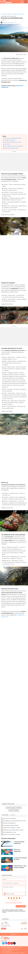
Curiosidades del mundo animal (18, 14)
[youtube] (9, 943)
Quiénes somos (19, 947)
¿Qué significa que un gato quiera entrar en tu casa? (14, 821)
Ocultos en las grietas (10, 140)
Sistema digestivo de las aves (9, 832)
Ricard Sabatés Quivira (8, 22)
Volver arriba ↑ (14, 934)
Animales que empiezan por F (9, 823)
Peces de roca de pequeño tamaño (13, 138)
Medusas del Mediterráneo (17, 850)
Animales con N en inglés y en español (11, 828)
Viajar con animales (13, 810)
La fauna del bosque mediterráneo (19, 842)
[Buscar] (26, 2)
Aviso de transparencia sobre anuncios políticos (10, 952)
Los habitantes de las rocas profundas (14, 146)
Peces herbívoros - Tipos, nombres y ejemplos (20, 866)
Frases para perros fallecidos (9, 818)
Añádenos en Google (22, 54)
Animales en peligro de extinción (14, 808)
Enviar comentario (20, 906)
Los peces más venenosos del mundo (20, 858)
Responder (3, 928)
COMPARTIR (22, 2)
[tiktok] (14, 943)
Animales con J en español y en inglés (11, 834)
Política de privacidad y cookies (13, 949)
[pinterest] (11, 943)
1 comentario (3, 20)
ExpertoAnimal (3, 14)
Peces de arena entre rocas (11, 148)
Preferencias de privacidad (6, 951)
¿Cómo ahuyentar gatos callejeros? (11, 825)
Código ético (22, 952)
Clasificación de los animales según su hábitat (13, 830)
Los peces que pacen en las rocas (13, 142)
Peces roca (7, 144)
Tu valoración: (13, 900)
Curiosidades (9, 14)
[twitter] (3, 943)
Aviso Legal (4, 949)
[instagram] (6, 943)
